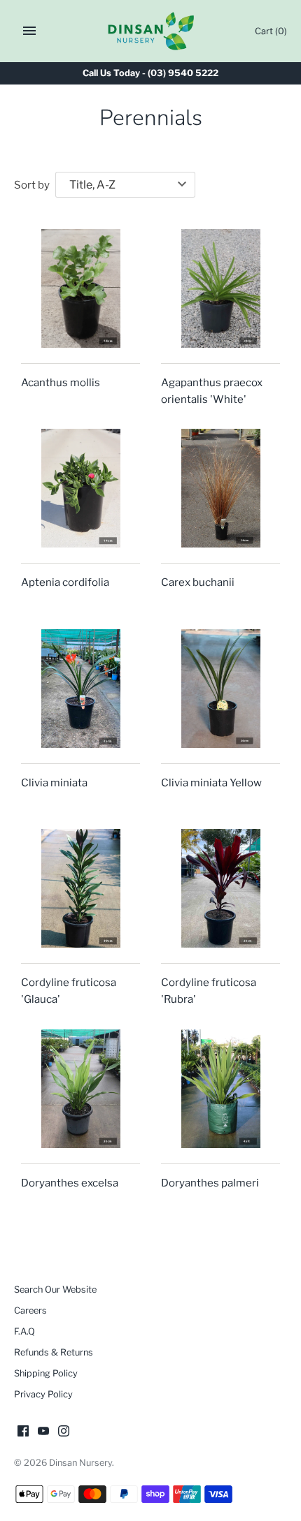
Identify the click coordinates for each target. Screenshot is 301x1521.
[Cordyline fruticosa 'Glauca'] (80, 888)
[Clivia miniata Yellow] (220, 688)
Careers (30, 1310)
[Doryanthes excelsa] (80, 1088)
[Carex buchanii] (220, 488)
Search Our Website (55, 1289)
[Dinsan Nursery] (151, 31)
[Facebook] (23, 1432)
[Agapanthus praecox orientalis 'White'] (220, 288)
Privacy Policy (43, 1394)
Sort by (32, 185)
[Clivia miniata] (80, 688)
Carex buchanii (197, 582)
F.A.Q (24, 1331)
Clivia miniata (54, 783)
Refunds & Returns (53, 1352)
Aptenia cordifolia (65, 582)
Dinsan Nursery (80, 1462)
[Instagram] (63, 1432)
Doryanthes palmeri (210, 1183)
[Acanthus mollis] (80, 288)
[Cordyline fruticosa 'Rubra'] (220, 888)
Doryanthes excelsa (69, 1183)
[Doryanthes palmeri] (220, 1088)
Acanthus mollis (60, 382)
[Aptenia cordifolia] (80, 488)
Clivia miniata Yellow (211, 783)
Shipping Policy (46, 1373)
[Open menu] (29, 30)
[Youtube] (43, 1432)
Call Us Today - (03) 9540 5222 (150, 73)
